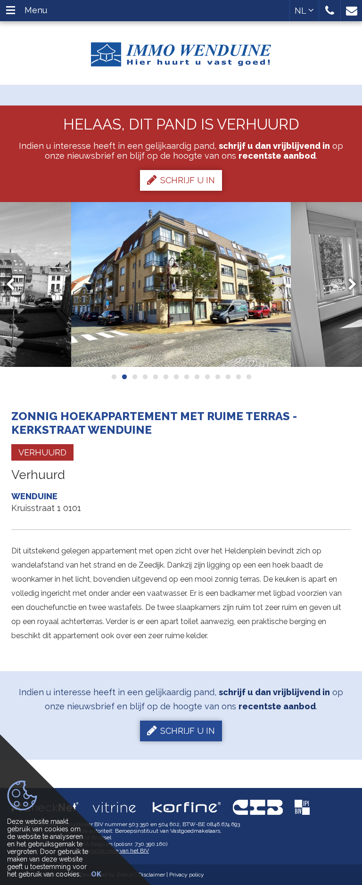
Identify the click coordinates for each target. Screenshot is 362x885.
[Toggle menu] (10, 10)
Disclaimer (151, 874)
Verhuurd (42, 452)
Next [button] (348, 284)
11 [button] (217, 377)
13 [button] (238, 377)
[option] (181, 284)
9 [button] (196, 377)
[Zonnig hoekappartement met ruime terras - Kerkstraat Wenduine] (181, 284)
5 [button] (155, 377)
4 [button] (144, 377)
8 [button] (186, 377)
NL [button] (301, 11)
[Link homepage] (181, 50)
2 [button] (124, 377)
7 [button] (176, 377)
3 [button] (134, 377)
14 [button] (248, 377)
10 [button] (207, 377)
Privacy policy (186, 874)
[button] (329, 10)
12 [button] (227, 377)
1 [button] (113, 377)
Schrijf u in (187, 180)
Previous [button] (14, 284)
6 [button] (165, 377)
